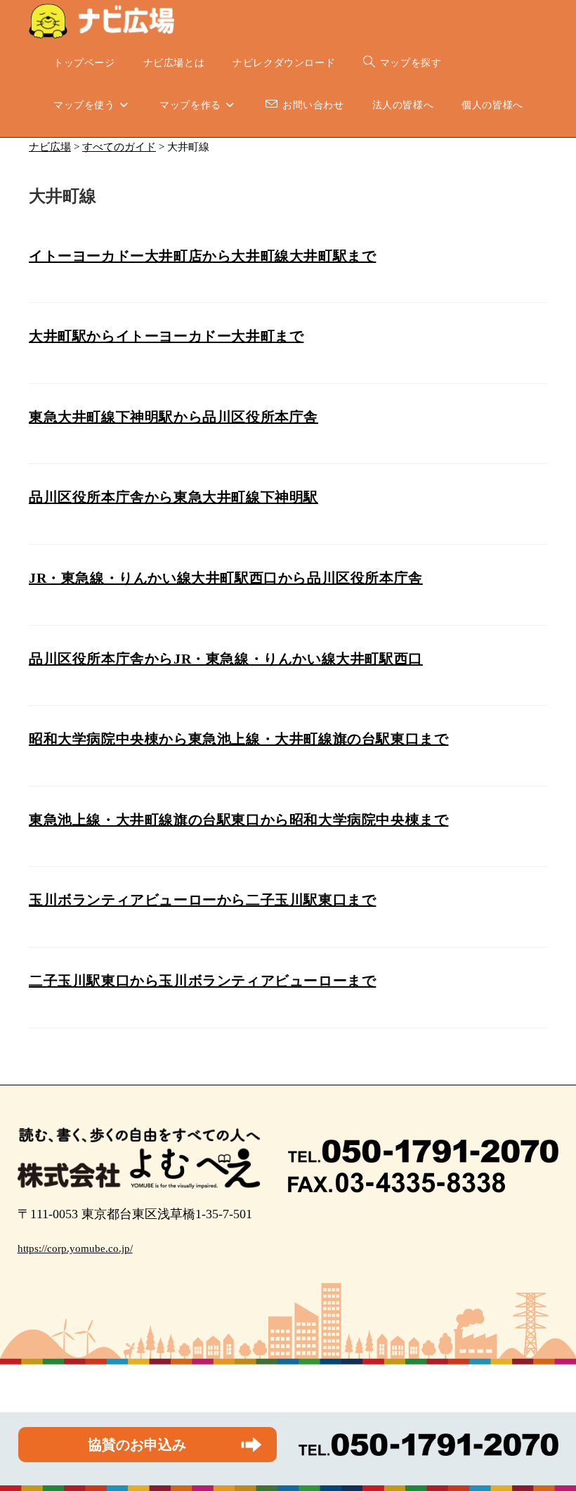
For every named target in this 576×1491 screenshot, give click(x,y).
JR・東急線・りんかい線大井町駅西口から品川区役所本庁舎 (226, 578)
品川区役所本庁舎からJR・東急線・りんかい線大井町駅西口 (226, 658)
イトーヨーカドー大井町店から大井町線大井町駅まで (202, 256)
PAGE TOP (550, 1434)
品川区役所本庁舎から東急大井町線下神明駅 (173, 497)
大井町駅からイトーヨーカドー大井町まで (166, 336)
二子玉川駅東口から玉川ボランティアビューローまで (202, 980)
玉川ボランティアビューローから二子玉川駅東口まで (202, 900)
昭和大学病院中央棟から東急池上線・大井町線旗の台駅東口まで (238, 739)
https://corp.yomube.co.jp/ (75, 1248)
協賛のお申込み (137, 1444)
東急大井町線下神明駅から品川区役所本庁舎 (173, 417)
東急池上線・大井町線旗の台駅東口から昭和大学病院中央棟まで (238, 819)
